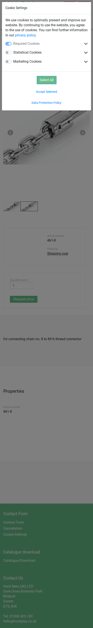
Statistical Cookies (27, 52)
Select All (47, 80)
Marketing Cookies (27, 61)
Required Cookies (26, 44)
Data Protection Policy (46, 102)
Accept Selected (46, 91)
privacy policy (25, 35)
